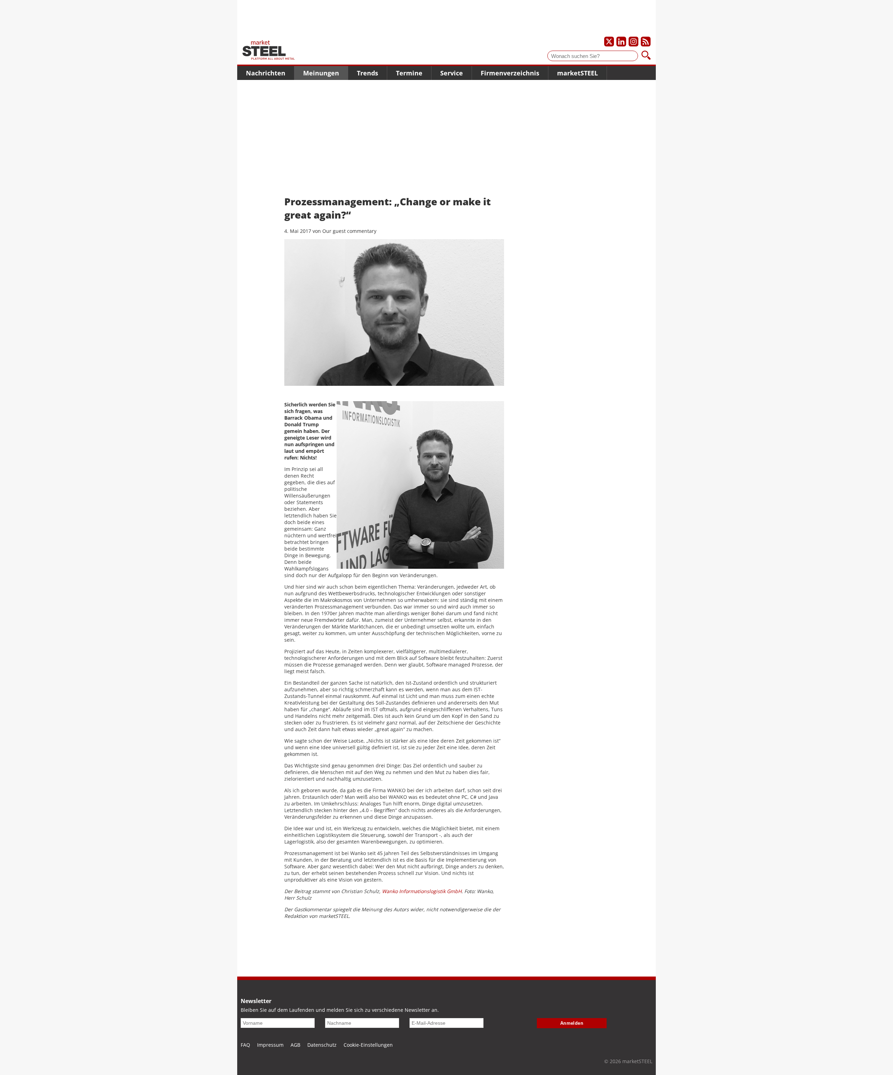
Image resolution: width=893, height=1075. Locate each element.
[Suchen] (646, 56)
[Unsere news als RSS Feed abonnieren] (646, 41)
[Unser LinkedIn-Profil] (621, 41)
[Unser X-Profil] (609, 41)
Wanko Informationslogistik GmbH (421, 891)
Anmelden (572, 1023)
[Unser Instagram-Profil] (633, 41)
